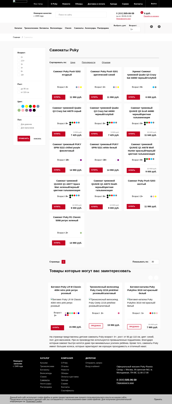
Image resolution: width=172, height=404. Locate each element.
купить (57, 97)
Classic (68, 28)
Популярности (88, 62)
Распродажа (103, 28)
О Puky (64, 363)
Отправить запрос (93, 363)
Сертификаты (67, 391)
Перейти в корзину (151, 16)
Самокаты (79, 28)
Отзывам (106, 62)
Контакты (65, 387)
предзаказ (96, 326)
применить (24, 138)
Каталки (18, 28)
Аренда (64, 380)
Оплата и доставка (70, 377)
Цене (72, 62)
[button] (150, 278)
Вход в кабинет (92, 366)
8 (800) (125, 13)
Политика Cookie (34, 401)
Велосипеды (56, 28)
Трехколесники (31, 28)
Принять (158, 399)
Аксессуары (90, 28)
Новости (65, 370)
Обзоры (64, 373)
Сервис (64, 384)
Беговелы (44, 28)
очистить (37, 138)
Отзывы (64, 366)
